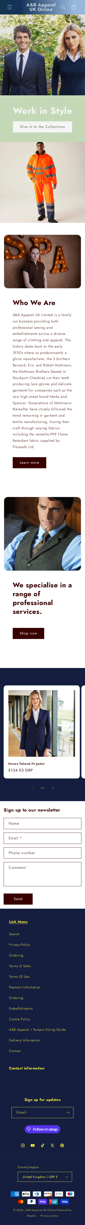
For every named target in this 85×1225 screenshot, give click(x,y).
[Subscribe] (68, 1112)
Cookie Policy (19, 1019)
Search (14, 934)
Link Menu (18, 921)
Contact (15, 1050)
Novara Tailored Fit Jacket (26, 764)
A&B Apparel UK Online (40, 1210)
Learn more (29, 462)
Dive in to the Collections (42, 126)
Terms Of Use (19, 976)
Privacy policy (49, 1216)
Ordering (16, 955)
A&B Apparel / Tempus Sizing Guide (37, 1029)
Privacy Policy (19, 944)
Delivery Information (24, 1040)
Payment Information (25, 987)
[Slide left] (32, 788)
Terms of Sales (20, 965)
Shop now (28, 633)
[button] (9, 7)
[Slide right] (53, 788)
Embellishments (21, 1008)
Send (18, 898)
